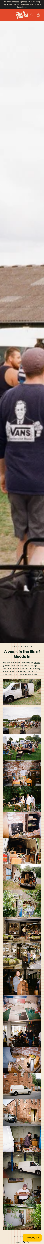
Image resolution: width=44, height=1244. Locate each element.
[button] (32, 15)
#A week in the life (22, 1236)
